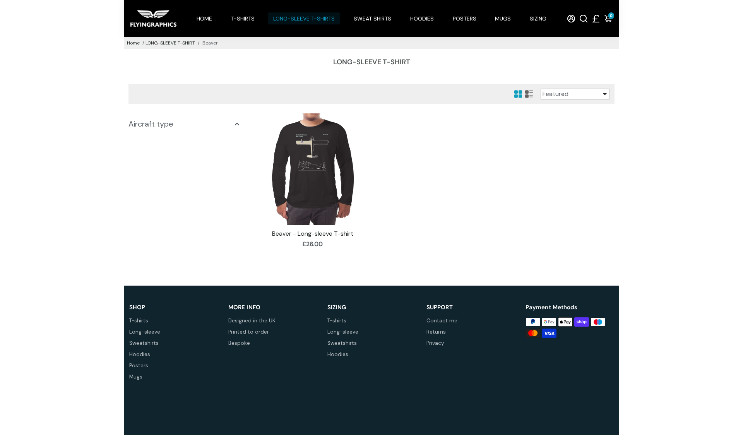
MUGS (503, 18)
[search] (583, 18)
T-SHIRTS (243, 18)
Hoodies (139, 354)
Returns (436, 332)
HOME (204, 18)
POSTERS (464, 18)
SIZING (538, 18)
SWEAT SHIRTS (372, 18)
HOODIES (422, 18)
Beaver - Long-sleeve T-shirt (312, 233)
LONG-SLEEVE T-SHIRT (170, 43)
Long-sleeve (144, 332)
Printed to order (248, 332)
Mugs (135, 376)
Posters (138, 365)
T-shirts (138, 320)
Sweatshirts (144, 343)
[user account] (571, 18)
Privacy (435, 343)
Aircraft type (150, 124)
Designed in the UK (252, 320)
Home (133, 43)
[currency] (596, 18)
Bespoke (239, 343)
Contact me (441, 320)
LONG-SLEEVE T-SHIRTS (304, 18)
